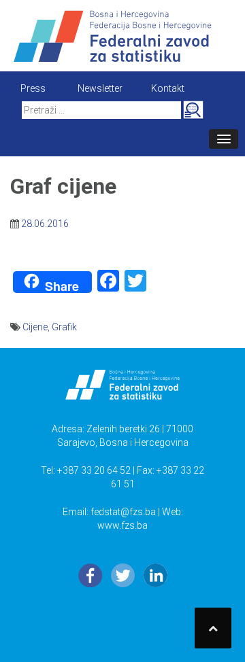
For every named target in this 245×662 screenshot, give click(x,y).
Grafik (64, 326)
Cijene (35, 326)
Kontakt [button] (167, 88)
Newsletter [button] (100, 88)
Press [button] (33, 88)
